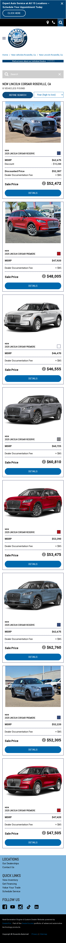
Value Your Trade (11, 887)
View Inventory (10, 880)
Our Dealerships (10, 863)
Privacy (35, 934)
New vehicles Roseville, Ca (23, 55)
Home (5, 55)
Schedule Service (11, 891)
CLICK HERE (14, 13)
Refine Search (17, 95)
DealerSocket (27, 923)
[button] (61, 22)
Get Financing (9, 883)
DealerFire (6, 923)
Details (33, 193)
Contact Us (8, 867)
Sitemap (43, 934)
